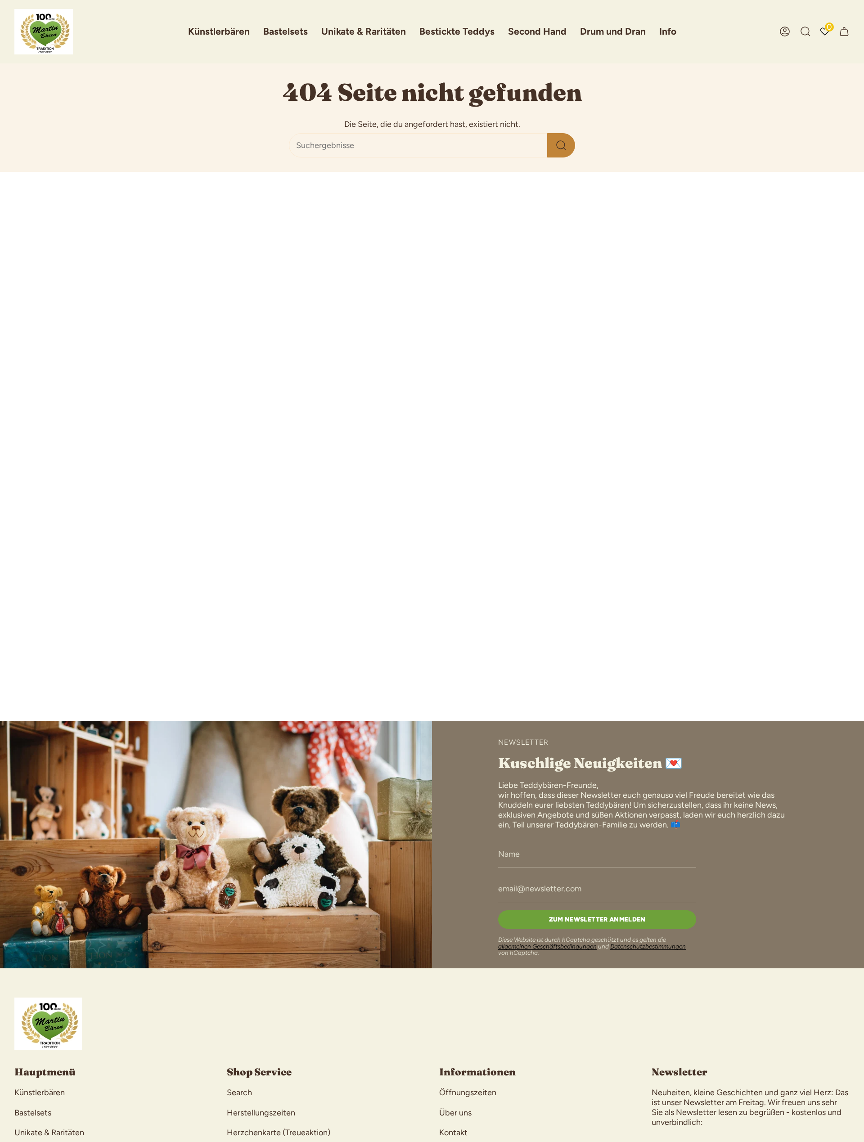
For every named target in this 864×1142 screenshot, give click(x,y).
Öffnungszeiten (467, 1092)
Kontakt (453, 1133)
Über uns (455, 1113)
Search (239, 1092)
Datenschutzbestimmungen (648, 946)
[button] (218, 31)
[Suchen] (561, 145)
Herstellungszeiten (261, 1113)
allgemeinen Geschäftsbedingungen (547, 946)
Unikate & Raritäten (49, 1133)
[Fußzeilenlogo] (48, 1024)
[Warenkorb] (844, 31)
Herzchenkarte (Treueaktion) (278, 1133)
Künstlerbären (39, 1092)
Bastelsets (32, 1113)
